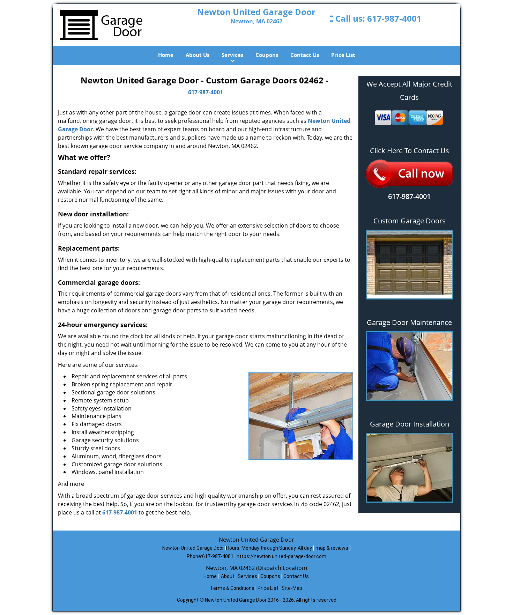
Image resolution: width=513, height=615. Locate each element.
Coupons (266, 54)
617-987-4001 (394, 18)
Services (232, 54)
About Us (197, 54)
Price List (343, 54)
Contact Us (304, 54)
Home (165, 54)
